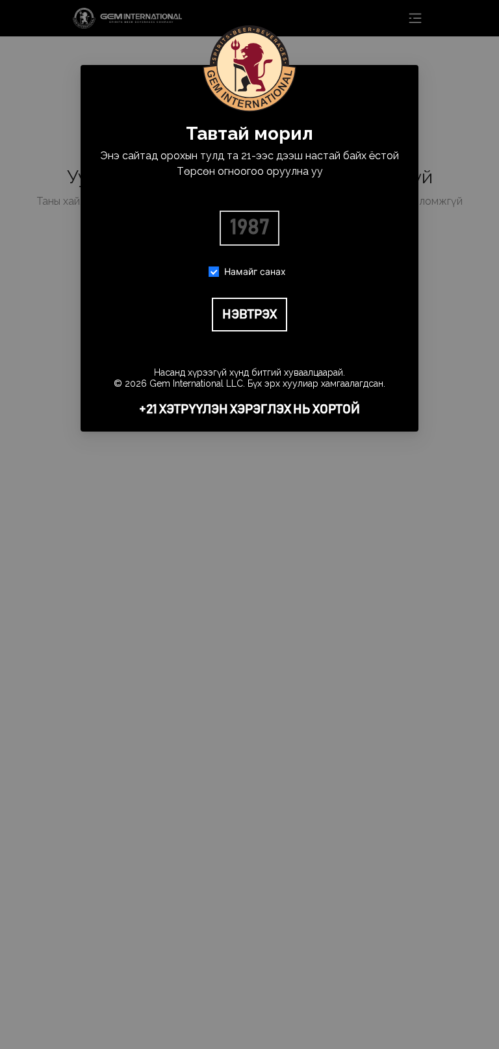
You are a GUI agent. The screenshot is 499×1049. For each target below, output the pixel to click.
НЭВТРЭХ (249, 314)
